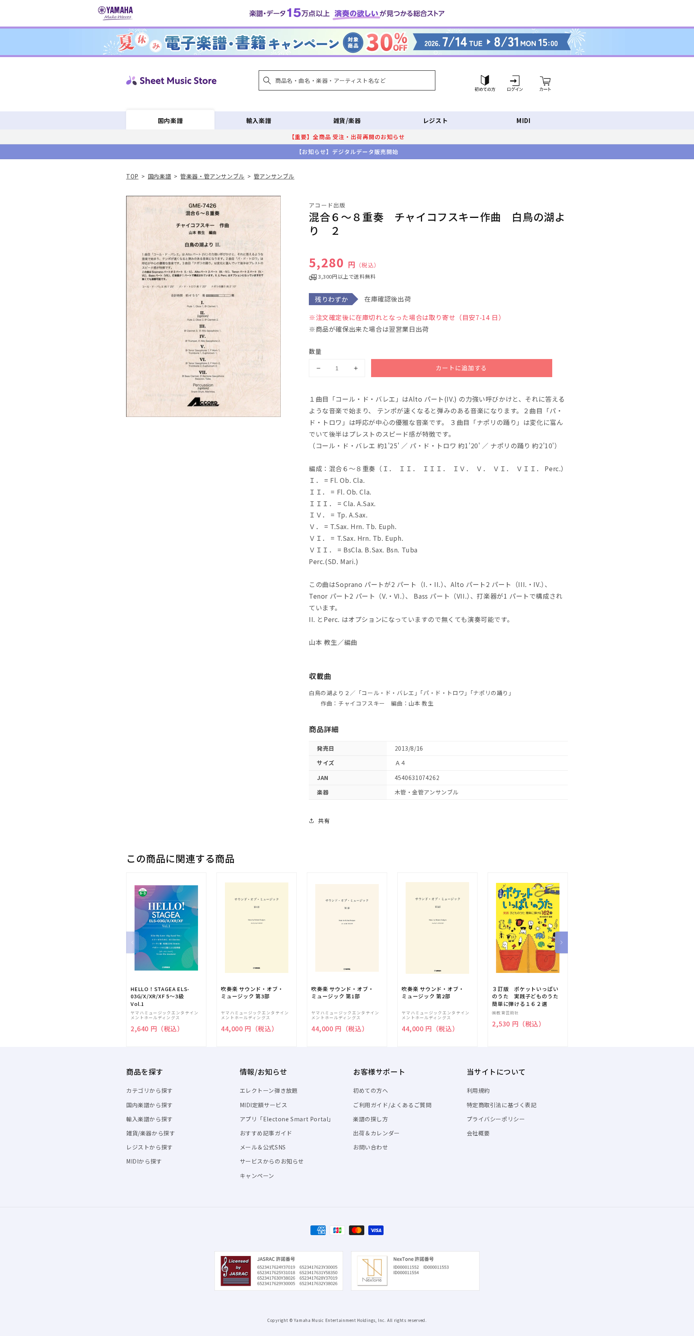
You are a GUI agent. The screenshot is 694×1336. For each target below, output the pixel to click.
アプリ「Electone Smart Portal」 (287, 1119)
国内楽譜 (170, 120)
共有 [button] (324, 821)
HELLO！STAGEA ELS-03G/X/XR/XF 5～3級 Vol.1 (160, 996)
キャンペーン (257, 1176)
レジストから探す (149, 1147)
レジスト (435, 120)
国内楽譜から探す (149, 1105)
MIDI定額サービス (264, 1105)
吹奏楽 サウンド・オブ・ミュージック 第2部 (433, 992)
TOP (132, 176)
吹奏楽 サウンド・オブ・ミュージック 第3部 (252, 992)
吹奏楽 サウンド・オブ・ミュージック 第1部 (342, 992)
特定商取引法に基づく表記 (502, 1105)
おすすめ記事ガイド (266, 1133)
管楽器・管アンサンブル (212, 176)
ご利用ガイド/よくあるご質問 (392, 1105)
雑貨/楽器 (347, 120)
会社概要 (478, 1133)
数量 (315, 351)
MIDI (523, 120)
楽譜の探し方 (370, 1119)
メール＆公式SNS (263, 1147)
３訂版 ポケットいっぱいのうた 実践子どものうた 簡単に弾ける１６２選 (527, 996)
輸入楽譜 (258, 120)
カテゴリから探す (149, 1090)
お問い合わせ (370, 1147)
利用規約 (478, 1090)
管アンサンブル (274, 176)
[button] (347, 80)
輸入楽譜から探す (149, 1119)
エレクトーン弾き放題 (269, 1090)
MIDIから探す (144, 1161)
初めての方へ (370, 1090)
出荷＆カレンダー (376, 1133)
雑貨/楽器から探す (150, 1133)
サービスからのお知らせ (272, 1161)
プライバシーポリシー (496, 1119)
